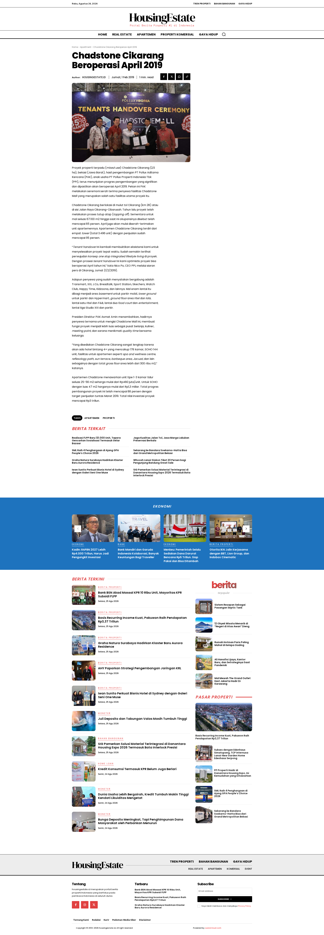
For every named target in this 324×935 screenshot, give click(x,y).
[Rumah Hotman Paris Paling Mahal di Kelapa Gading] (203, 643)
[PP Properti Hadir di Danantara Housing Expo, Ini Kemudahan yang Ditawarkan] (203, 774)
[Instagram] (84, 904)
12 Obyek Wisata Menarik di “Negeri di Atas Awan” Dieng (231, 625)
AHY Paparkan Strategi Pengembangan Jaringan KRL (139, 668)
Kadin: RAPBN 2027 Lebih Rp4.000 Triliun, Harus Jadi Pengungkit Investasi (90, 553)
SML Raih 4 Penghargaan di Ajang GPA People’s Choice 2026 (95, 452)
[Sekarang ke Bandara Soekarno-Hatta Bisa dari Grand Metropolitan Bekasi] (203, 814)
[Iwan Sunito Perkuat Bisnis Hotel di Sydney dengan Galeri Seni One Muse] (84, 696)
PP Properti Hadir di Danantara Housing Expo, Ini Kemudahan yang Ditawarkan (232, 773)
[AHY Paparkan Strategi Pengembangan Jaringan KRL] (84, 670)
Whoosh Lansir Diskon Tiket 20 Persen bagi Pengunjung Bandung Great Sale (159, 461)
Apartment (85, 47)
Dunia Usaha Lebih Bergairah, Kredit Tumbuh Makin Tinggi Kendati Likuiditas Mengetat (143, 796)
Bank (121, 544)
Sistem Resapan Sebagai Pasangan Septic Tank (230, 606)
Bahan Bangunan (111, 738)
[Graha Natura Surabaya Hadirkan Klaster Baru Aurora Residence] (84, 645)
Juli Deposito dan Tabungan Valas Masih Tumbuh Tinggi (142, 719)
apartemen (91, 418)
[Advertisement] (176, 212)
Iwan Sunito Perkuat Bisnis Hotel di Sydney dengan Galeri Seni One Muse (98, 471)
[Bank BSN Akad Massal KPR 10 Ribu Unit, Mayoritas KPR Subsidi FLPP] (84, 595)
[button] (224, 34)
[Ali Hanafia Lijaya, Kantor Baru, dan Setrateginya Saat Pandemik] (203, 662)
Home (75, 47)
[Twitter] (171, 76)
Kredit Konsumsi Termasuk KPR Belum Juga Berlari (137, 769)
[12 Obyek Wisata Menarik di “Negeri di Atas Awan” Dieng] (203, 625)
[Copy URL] (187, 76)
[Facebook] (163, 76)
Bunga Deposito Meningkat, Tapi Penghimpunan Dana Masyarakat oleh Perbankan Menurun (140, 821)
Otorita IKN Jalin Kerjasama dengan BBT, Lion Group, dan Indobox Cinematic (229, 553)
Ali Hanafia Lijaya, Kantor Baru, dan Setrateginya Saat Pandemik (232, 662)
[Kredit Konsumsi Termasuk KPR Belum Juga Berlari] (84, 771)
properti (109, 418)
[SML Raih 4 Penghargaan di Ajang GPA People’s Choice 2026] (203, 794)
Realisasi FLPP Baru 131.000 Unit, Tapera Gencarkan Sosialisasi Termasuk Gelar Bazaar (96, 440)
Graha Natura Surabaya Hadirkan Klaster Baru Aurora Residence (97, 461)
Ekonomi (78, 544)
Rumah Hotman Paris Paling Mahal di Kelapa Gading (231, 644)
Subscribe (223, 899)
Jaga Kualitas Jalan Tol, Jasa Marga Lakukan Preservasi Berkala (161, 439)
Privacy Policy (244, 906)
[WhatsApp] (179, 76)
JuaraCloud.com (213, 928)
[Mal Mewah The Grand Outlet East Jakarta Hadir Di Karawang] (203, 681)
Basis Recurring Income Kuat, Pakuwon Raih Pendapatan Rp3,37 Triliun (222, 737)
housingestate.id (94, 77)
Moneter (104, 713)
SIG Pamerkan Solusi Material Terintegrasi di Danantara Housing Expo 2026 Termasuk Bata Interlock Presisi (161, 472)
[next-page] (246, 528)
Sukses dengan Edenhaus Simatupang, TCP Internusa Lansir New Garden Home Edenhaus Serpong (231, 754)
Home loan (106, 763)
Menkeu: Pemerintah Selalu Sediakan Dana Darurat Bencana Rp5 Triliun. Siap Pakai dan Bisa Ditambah (182, 555)
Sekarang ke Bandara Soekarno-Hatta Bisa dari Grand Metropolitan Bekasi (160, 452)
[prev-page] (77, 528)
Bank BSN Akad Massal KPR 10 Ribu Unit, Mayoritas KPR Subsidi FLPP (140, 594)
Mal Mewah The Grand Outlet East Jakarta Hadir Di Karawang (232, 681)
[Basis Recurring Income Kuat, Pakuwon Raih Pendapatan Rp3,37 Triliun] (223, 717)
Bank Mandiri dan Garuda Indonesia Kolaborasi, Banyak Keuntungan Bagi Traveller (138, 553)
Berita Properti (221, 544)
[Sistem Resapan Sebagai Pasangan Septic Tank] (203, 606)
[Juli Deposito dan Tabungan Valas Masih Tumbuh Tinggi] (84, 721)
